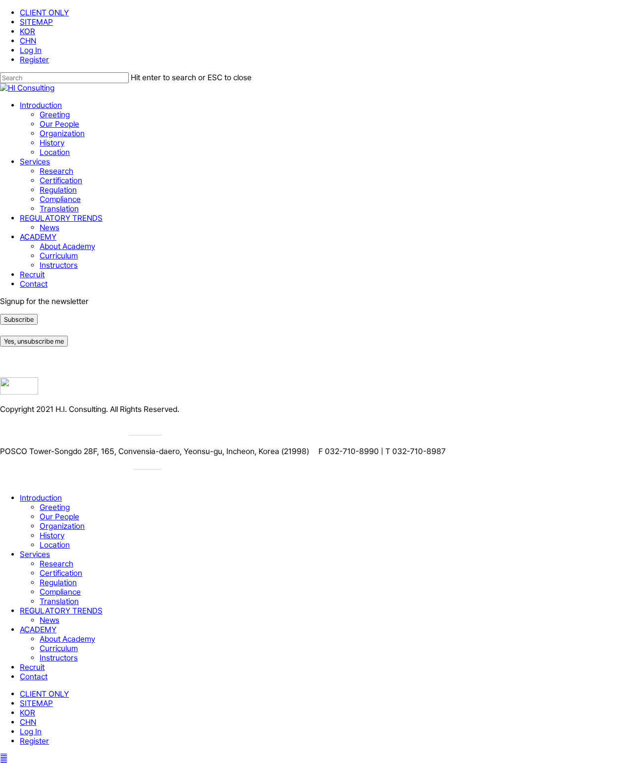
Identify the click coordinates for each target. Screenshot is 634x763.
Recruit (32, 667)
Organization (62, 526)
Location (55, 545)
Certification (61, 573)
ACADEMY (38, 629)
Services (35, 554)
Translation (59, 601)
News (49, 620)
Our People (59, 516)
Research (56, 563)
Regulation (58, 582)
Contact (34, 676)
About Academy (67, 639)
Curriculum (59, 648)
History (52, 535)
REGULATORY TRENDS (61, 610)
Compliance (60, 592)
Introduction (41, 498)
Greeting (55, 507)
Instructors (59, 657)
